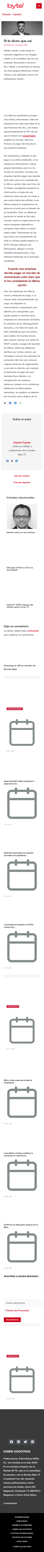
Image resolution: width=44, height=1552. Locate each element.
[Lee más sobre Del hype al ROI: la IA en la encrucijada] (22, 551)
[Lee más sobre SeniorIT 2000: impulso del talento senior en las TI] (22, 588)
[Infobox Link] (22, 667)
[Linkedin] (15, 403)
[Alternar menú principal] (39, 6)
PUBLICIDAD (22, 1521)
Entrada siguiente (22, 482)
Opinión (17, 14)
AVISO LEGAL (22, 1541)
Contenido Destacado (14, 709)
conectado (33, 631)
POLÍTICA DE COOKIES (22, 1537)
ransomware (29, 136)
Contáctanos (10, 1503)
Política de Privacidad (17, 1310)
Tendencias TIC (13, 1006)
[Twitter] (25, 1442)
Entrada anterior (22, 476)
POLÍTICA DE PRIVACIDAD (22, 1533)
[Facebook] (10, 403)
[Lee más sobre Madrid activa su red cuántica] (22, 516)
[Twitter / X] (5, 403)
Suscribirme (12, 1320)
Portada (6, 14)
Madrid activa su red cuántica (21, 532)
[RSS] (32, 1442)
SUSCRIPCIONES (22, 1517)
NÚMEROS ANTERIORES (22, 1525)
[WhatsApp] (20, 403)
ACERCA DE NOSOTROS (22, 1529)
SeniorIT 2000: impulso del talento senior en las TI (20, 606)
